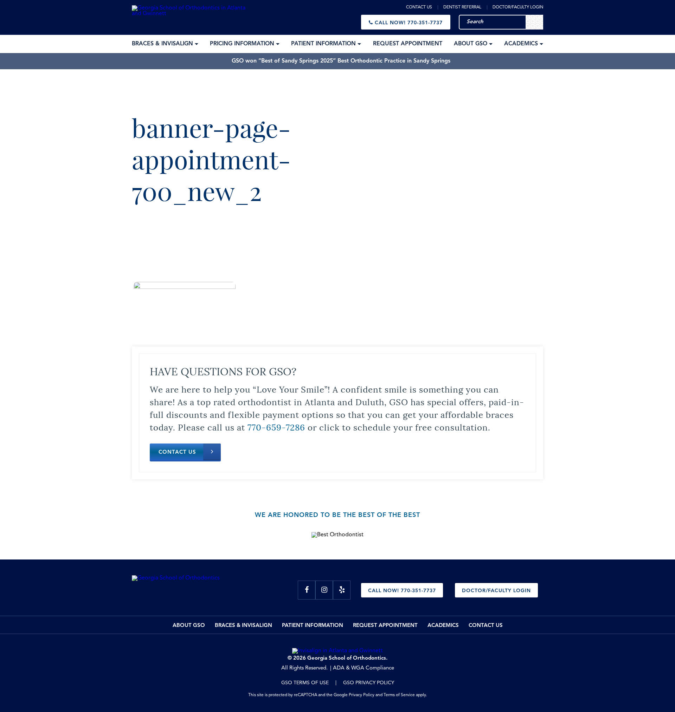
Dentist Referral (462, 7)
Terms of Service (399, 695)
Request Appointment (385, 625)
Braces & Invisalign (243, 625)
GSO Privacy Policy (368, 682)
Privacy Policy (361, 695)
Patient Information (312, 625)
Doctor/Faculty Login (518, 7)
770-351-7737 (409, 22)
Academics (443, 625)
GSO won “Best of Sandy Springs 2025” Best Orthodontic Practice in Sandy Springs (341, 61)
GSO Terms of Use (305, 682)
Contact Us (419, 7)
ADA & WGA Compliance (363, 668)
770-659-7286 (276, 426)
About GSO (189, 625)
